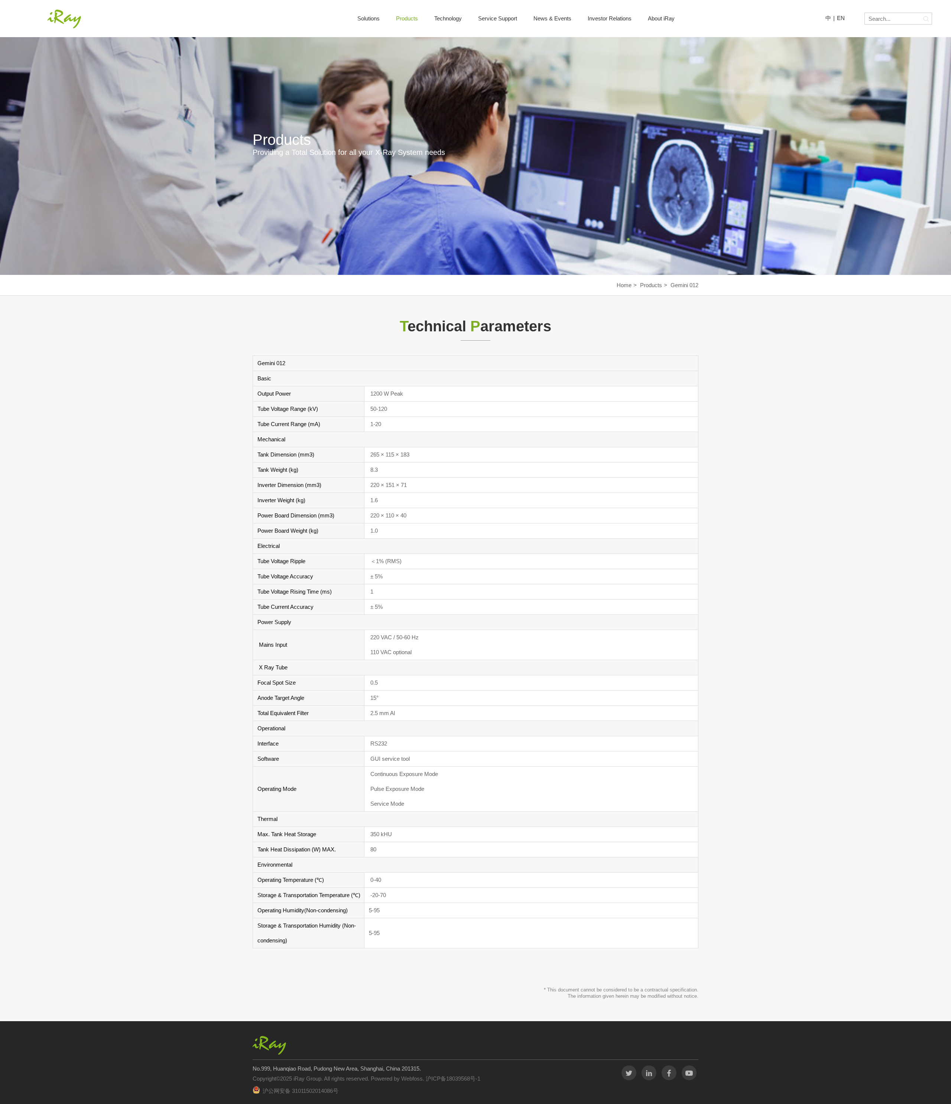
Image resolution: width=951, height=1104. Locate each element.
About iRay (661, 18)
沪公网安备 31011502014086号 (300, 1091)
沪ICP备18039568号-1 (452, 1078)
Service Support (497, 18)
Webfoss (412, 1078)
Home (624, 285)
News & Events (552, 18)
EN (841, 18)
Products (407, 18)
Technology (448, 18)
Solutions (368, 18)
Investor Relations (610, 18)
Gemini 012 (684, 285)
